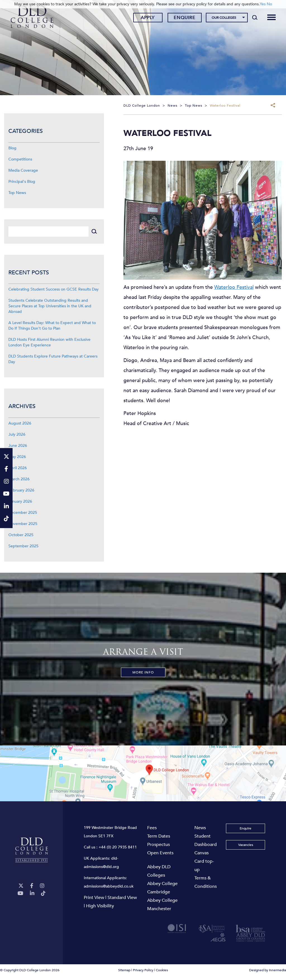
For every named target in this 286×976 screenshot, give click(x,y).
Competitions (20, 159)
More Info (143, 672)
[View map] (143, 773)
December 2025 (22, 512)
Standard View (122, 898)
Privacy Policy (143, 970)
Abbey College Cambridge (162, 888)
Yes (263, 4)
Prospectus (158, 844)
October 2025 (21, 535)
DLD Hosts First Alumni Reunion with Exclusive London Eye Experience (49, 342)
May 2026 (17, 456)
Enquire (185, 18)
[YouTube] (20, 893)
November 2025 (22, 523)
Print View (94, 898)
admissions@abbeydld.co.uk (109, 886)
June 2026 (17, 445)
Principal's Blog (21, 181)
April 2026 (17, 468)
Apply (148, 18)
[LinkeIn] (32, 893)
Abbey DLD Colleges (159, 871)
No (269, 4)
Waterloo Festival (234, 287)
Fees (152, 828)
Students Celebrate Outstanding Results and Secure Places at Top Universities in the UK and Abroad (49, 306)
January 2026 (20, 501)
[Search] (254, 17)
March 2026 (19, 479)
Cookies (162, 970)
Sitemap (124, 970)
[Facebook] (31, 886)
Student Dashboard (205, 840)
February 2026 (21, 490)
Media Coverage (23, 170)
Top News (17, 192)
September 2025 (23, 546)
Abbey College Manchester (162, 904)
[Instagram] (42, 886)
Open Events (160, 853)
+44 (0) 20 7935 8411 (118, 847)
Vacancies (245, 845)
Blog (12, 148)
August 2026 (19, 423)
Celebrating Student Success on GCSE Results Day (53, 289)
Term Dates (158, 836)
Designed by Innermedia (267, 970)
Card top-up (204, 865)
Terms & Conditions (205, 882)
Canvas (201, 853)
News (200, 828)
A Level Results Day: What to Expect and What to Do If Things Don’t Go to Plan (52, 325)
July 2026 (16, 434)
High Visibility (100, 906)
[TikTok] (43, 893)
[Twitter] (21, 886)
